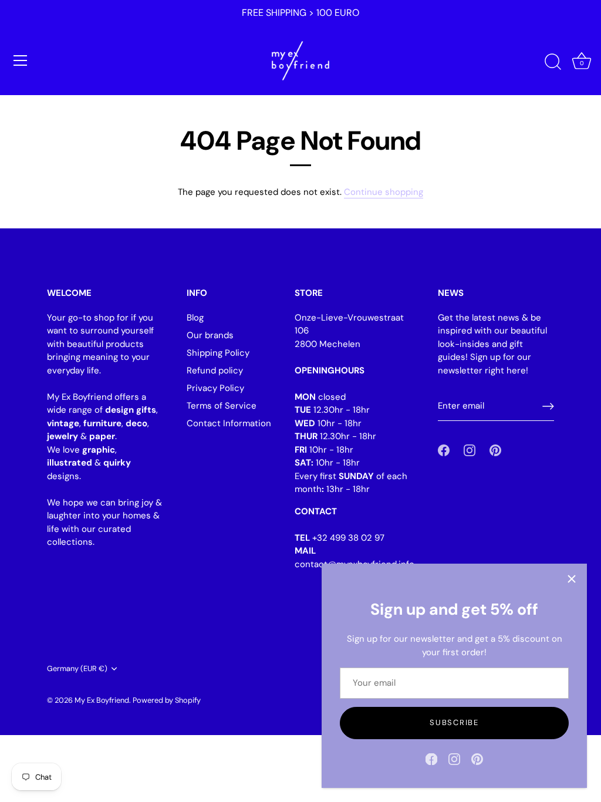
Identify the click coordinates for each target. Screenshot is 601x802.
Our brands (210, 335)
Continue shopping (383, 192)
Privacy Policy (215, 388)
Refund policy (215, 370)
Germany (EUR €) (77, 668)
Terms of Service (221, 406)
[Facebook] (431, 758)
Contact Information (229, 423)
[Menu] (20, 60)
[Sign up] (548, 406)
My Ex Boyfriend (102, 700)
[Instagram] (454, 758)
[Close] (572, 579)
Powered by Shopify (167, 700)
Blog (195, 318)
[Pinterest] (477, 758)
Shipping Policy (218, 353)
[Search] (553, 62)
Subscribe (454, 722)
